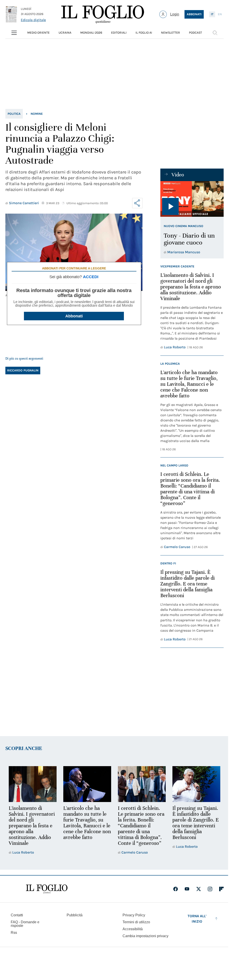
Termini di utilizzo (136, 922)
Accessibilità (133, 929)
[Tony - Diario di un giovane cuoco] (192, 199)
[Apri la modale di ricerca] (215, 32)
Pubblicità (75, 915)
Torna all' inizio (197, 918)
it (212, 14)
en (220, 14)
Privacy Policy (134, 915)
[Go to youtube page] (187, 889)
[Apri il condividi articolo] (137, 203)
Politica (14, 114)
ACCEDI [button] (90, 277)
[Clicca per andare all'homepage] (46, 888)
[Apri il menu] (14, 32)
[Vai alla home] (102, 14)
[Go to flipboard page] (221, 889)
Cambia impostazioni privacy (145, 936)
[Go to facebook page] (175, 889)
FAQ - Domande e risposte (25, 924)
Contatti (17, 915)
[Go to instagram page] (210, 889)
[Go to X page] (198, 889)
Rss (14, 932)
